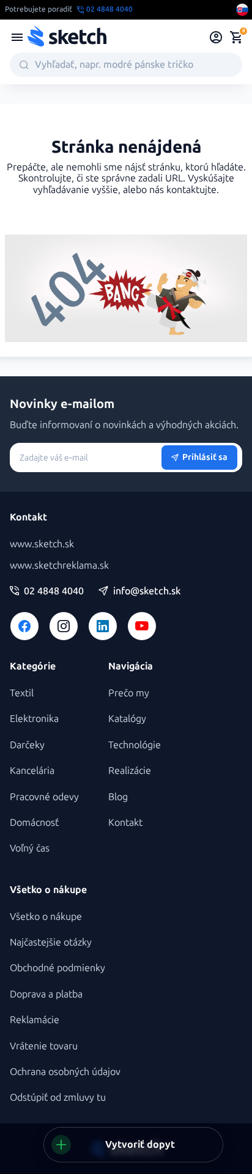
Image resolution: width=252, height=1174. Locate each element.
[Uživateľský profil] (216, 37)
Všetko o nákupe (46, 916)
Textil (22, 693)
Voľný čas (30, 848)
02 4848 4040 (54, 591)
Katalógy (127, 718)
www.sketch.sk (42, 544)
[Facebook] (24, 626)
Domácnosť (34, 822)
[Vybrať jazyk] (242, 10)
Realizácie (129, 770)
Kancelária (32, 770)
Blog (118, 797)
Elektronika (34, 718)
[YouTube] (142, 626)
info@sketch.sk (146, 591)
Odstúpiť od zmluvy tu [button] (58, 1097)
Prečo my (128, 693)
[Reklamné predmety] (17, 37)
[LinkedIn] (102, 626)
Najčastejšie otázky (51, 942)
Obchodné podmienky (57, 968)
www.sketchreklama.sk (59, 565)
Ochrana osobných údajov (65, 1071)
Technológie (134, 745)
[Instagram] (63, 626)
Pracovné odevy (44, 797)
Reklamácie (34, 1020)
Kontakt (125, 822)
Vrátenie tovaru (44, 1046)
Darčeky (27, 745)
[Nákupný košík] (236, 37)
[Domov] (66, 37)
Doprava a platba (46, 994)
